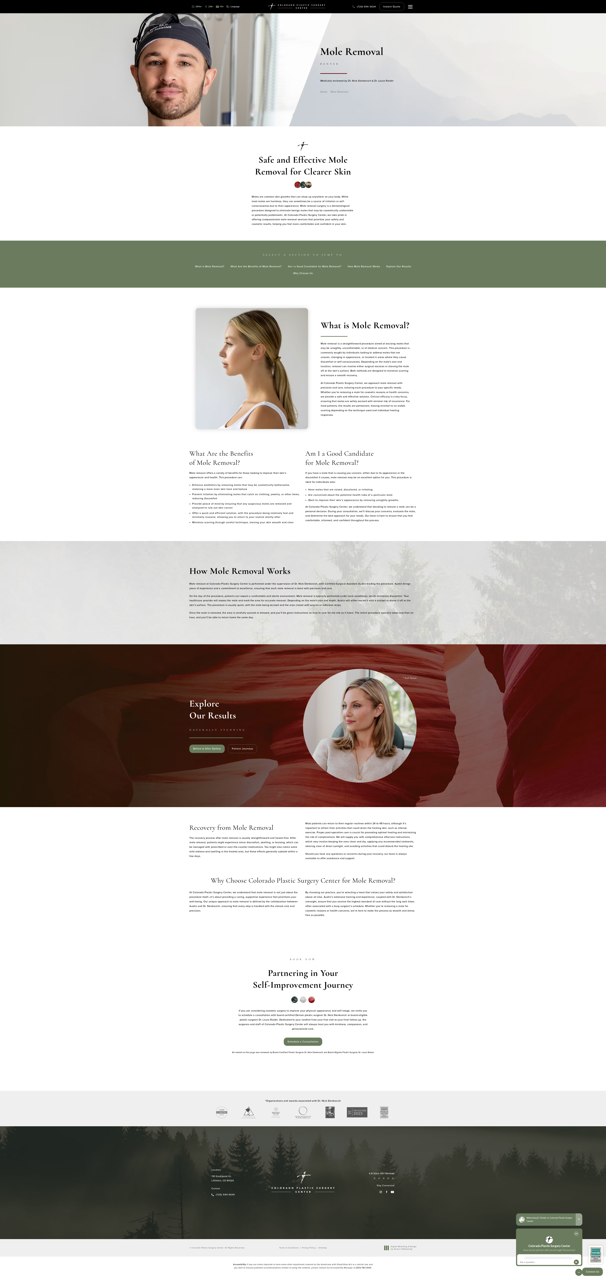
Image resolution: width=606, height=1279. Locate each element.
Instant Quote (391, 6)
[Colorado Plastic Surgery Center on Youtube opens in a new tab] (392, 1192)
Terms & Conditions (289, 1247)
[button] (410, 7)
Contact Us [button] (592, 1271)
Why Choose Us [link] (303, 273)
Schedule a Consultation (303, 1041)
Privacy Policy (309, 1247)
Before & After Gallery (207, 748)
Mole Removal (339, 92)
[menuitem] (381, 1192)
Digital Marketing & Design (404, 1247)
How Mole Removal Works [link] (364, 266)
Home (323, 92)
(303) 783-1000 (363, 1267)
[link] (364, 7)
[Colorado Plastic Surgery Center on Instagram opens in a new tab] (381, 1192)
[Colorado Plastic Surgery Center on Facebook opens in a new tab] (386, 1192)
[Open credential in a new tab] (221, 1112)
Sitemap (323, 1247)
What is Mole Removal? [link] (209, 266)
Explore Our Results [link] (398, 266)
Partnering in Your (303, 974)
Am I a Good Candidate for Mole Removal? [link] (314, 266)
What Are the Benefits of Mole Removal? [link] (256, 266)
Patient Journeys (242, 748)
